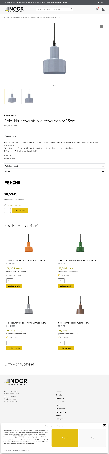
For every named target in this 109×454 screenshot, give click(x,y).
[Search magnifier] (71, 9)
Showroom (43, 2)
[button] (105, 426)
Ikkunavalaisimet (27, 17)
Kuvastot (58, 2)
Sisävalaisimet (15, 17)
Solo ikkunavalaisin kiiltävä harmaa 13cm (26, 322)
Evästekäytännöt (7, 450)
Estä (92, 438)
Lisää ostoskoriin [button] (14, 286)
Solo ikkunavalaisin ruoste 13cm (73, 322)
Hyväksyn (65, 438)
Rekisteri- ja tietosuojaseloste (21, 450)
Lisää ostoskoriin (20, 210)
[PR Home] (12, 183)
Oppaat (64, 2)
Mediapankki (60, 419)
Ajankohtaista (20, 2)
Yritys (37, 2)
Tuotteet (7, 2)
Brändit (13, 2)
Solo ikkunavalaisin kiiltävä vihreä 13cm (77, 260)
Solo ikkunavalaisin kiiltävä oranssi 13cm (25, 260)
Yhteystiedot (30, 2)
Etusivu (6, 17)
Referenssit (50, 2)
